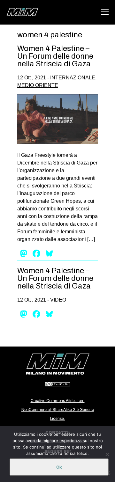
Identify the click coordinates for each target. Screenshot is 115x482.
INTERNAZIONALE (72, 77)
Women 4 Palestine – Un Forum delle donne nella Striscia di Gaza (55, 56)
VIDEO (58, 300)
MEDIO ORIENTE (37, 85)
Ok (59, 467)
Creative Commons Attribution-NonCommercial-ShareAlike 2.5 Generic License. (57, 409)
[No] (107, 454)
